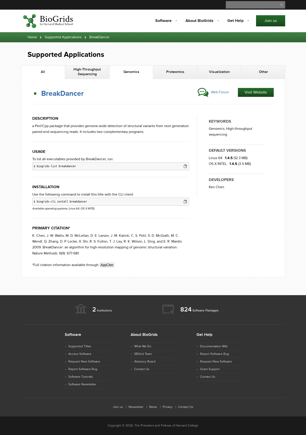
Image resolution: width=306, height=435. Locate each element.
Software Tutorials (80, 377)
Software (163, 20)
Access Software (79, 354)
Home (32, 37)
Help (235, 20)
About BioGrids (199, 20)
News (153, 407)
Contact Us (141, 369)
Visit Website (256, 92)
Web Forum (220, 92)
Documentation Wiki (214, 346)
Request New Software (84, 361)
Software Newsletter (82, 384)
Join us (270, 20)
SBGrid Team (143, 354)
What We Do (142, 346)
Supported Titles (79, 346)
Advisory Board (144, 361)
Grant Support (210, 369)
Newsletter (136, 407)
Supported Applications (63, 37)
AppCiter (107, 265)
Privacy (167, 407)
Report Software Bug (82, 369)
